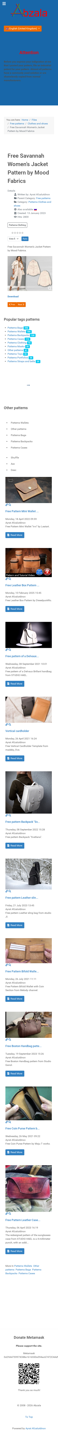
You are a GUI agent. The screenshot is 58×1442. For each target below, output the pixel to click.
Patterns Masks (16, 346)
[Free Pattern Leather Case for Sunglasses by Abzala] (28, 1188)
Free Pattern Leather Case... (22, 1220)
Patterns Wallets (16, 331)
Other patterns (15, 350)
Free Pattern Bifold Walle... (22, 971)
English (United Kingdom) (23, 28)
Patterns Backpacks (18, 335)
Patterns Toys (15, 353)
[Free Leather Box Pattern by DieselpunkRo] (28, 562)
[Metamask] (29, 1373)
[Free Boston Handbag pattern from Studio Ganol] (28, 1024)
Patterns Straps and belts (21, 361)
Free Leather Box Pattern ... (22, 585)
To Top (29, 1416)
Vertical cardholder (17, 731)
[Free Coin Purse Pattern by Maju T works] (28, 1103)
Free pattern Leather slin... (21, 897)
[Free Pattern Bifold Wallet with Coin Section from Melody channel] (28, 950)
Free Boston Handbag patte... (23, 1046)
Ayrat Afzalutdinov (36, 1428)
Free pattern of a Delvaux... (22, 656)
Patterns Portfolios (18, 357)
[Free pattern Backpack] (28, 792)
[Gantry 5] (29, 11)
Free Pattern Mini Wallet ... (22, 511)
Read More (16, 535)
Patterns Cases (16, 338)
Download (13, 296)
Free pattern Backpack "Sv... (22, 821)
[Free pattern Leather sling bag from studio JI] (28, 873)
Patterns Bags (15, 327)
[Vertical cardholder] (28, 709)
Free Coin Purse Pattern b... (22, 1128)
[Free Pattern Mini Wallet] (28, 489)
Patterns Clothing (17, 225)
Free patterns (43, 198)
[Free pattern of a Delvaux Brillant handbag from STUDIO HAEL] (28, 634)
